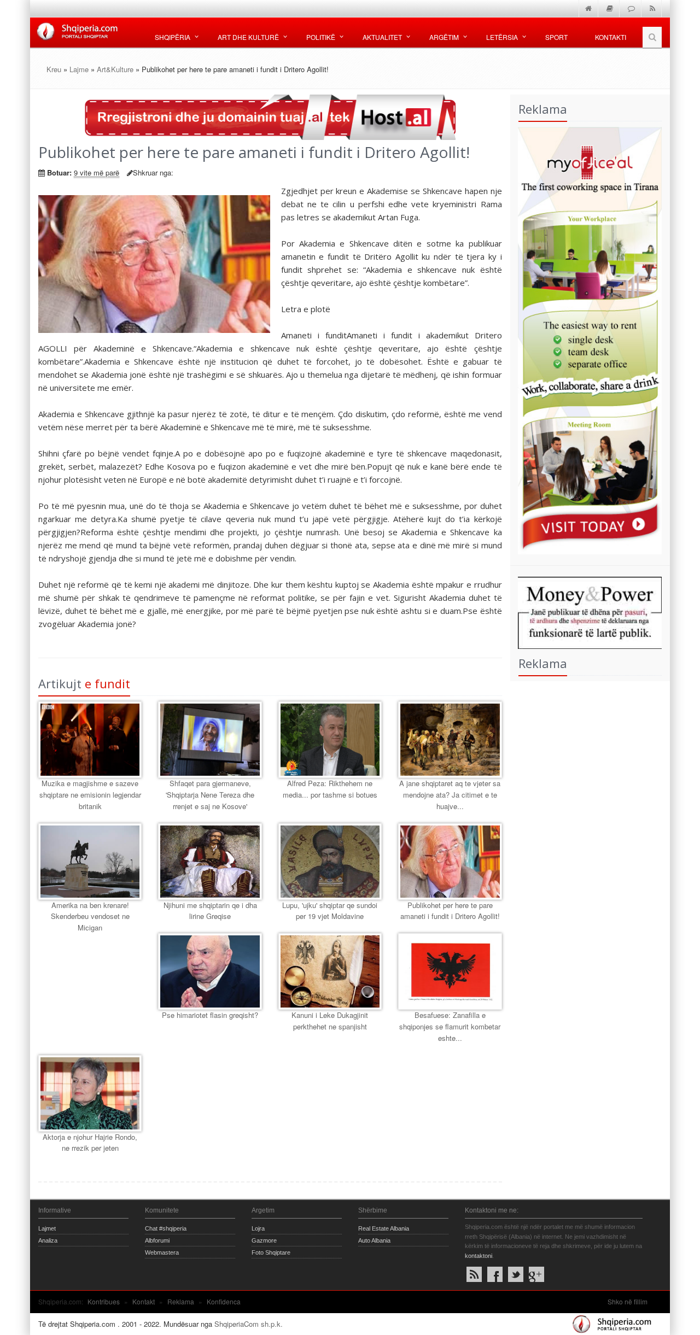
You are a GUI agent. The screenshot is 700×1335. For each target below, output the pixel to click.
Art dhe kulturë (248, 37)
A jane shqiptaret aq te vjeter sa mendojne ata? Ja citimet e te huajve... (449, 794)
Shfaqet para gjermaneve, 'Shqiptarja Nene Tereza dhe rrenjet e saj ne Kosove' (210, 794)
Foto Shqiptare (271, 1252)
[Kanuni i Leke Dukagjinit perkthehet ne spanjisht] (330, 971)
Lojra (258, 1228)
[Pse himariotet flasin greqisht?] (209, 971)
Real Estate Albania (383, 1228)
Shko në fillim (628, 1301)
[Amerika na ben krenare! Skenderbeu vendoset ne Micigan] (90, 861)
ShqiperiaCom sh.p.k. (248, 1324)
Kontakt (143, 1301)
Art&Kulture (115, 69)
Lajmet (47, 1228)
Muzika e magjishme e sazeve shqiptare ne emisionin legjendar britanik (90, 794)
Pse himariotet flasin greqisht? (210, 1015)
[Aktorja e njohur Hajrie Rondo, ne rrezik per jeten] (90, 1093)
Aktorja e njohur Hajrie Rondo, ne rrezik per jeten (90, 1143)
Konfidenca (224, 1301)
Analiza (47, 1240)
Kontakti (610, 37)
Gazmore (264, 1240)
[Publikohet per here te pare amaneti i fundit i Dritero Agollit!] (449, 861)
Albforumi (157, 1240)
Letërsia (502, 37)
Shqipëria (172, 37)
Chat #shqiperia (165, 1228)
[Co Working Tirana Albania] (586, 339)
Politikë (320, 37)
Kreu (53, 69)
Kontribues (104, 1301)
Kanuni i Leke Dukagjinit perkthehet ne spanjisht (329, 1021)
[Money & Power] (586, 611)
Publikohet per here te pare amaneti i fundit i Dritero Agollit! (450, 911)
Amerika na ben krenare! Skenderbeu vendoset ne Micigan (90, 916)
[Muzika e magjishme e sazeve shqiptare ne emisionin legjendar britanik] (90, 739)
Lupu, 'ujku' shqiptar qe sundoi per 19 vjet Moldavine (329, 911)
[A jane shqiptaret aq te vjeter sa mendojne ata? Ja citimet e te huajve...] (449, 739)
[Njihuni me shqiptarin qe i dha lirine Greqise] (209, 861)
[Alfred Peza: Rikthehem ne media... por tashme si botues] (330, 739)
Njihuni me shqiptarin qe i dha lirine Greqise (210, 911)
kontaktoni (478, 1255)
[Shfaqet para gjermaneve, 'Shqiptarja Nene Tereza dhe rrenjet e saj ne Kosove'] (209, 739)
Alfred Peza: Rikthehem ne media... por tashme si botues (330, 789)
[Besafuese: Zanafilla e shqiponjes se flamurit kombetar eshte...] (449, 971)
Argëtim (444, 37)
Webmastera (162, 1252)
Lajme (79, 69)
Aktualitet (382, 37)
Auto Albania (374, 1240)
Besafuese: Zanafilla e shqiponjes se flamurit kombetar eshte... (449, 1026)
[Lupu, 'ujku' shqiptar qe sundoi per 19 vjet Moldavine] (330, 861)
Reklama (180, 1301)
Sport (556, 37)
